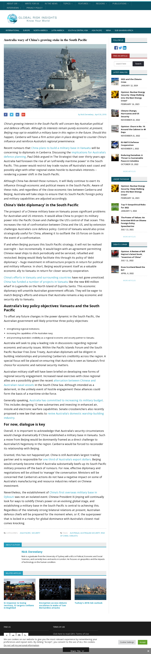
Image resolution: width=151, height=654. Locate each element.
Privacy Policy (35, 8)
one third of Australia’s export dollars (67, 459)
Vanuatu (73, 535)
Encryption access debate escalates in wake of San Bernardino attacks (53, 605)
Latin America (57, 30)
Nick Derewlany (32, 551)
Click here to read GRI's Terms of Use (71, 633)
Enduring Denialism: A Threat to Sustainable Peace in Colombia (132, 158)
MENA (108, 30)
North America (41, 30)
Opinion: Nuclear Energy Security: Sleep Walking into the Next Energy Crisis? (133, 96)
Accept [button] (143, 642)
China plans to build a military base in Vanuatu (61, 148)
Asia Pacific (97, 30)
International (12, 30)
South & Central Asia (78, 30)
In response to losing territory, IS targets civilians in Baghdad (19, 605)
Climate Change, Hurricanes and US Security (130, 113)
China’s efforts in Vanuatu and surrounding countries (37, 277)
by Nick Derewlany (85, 114)
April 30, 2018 (100, 114)
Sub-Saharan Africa (124, 30)
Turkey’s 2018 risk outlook (88, 602)
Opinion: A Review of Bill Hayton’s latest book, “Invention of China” (133, 254)
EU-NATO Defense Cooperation (130, 144)
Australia (74, 533)
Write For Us (32, 4)
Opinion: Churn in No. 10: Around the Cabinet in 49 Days (133, 129)
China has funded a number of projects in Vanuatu (36, 281)
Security (36, 533)
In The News (51, 4)
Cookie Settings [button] (127, 642)
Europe (26, 30)
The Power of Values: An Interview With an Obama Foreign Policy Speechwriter (133, 222)
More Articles (129, 171)
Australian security (90, 533)
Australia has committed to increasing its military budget (66, 400)
